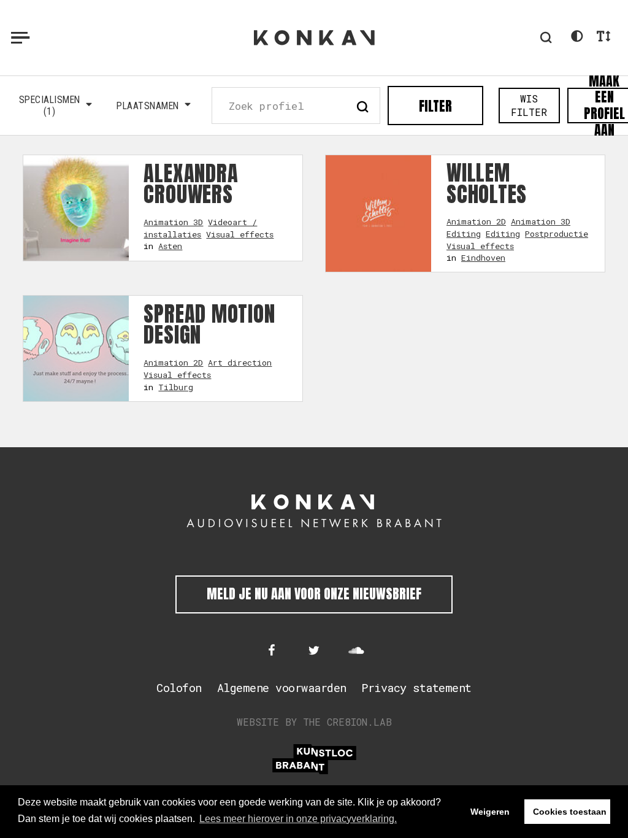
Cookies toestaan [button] (570, 812)
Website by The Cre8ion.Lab (314, 721)
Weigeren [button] (490, 812)
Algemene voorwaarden (282, 687)
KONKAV (314, 37)
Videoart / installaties (200, 228)
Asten (170, 246)
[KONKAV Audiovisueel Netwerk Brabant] (314, 511)
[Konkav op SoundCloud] (356, 651)
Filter (435, 106)
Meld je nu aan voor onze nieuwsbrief (314, 593)
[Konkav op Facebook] (272, 651)
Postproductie (556, 233)
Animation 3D (173, 222)
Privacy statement (416, 687)
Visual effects (240, 234)
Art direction (240, 362)
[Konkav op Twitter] (314, 651)
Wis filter (529, 105)
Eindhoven (483, 257)
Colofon (179, 687)
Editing (463, 233)
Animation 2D (476, 221)
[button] (545, 37)
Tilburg (175, 387)
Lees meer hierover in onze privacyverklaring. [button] (298, 818)
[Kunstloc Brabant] (314, 759)
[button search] (362, 105)
